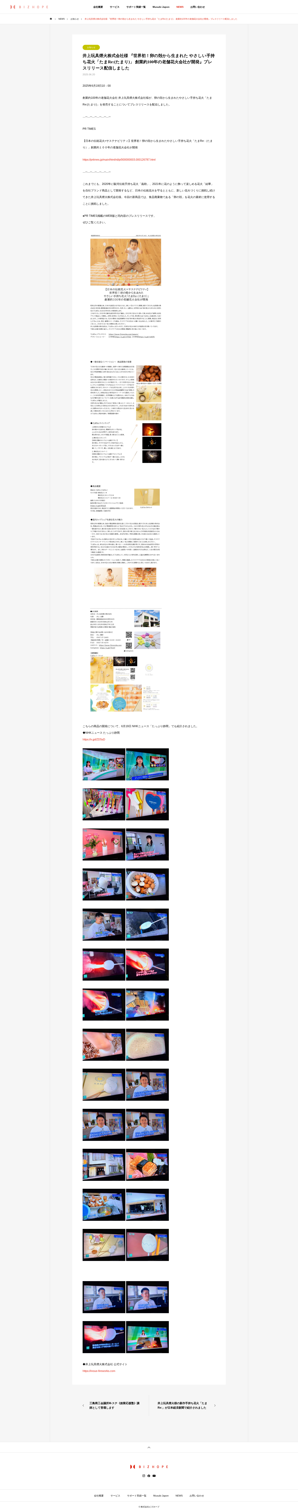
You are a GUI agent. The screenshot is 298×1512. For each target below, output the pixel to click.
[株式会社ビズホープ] (29, 7)
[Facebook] (148, 1476)
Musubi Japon (161, 7)
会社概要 (98, 7)
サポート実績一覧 (136, 7)
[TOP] (149, 1447)
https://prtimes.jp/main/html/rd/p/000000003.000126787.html (119, 159)
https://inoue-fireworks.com (99, 1371)
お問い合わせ (197, 7)
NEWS (179, 7)
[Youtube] (154, 1476)
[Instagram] (143, 1476)
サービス (115, 7)
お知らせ (91, 47)
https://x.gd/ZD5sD (94, 739)
